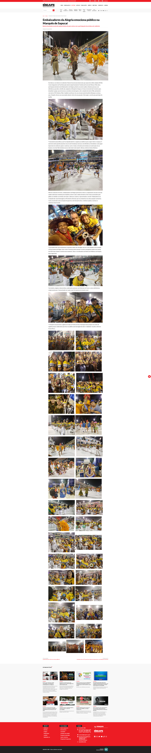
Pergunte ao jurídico (65, 735)
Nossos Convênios (71, 10)
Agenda (106, 5)
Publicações (84, 5)
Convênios (63, 731)
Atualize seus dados (65, 733)
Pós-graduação (94, 10)
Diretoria (94, 5)
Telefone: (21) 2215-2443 (71, 0)
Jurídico (89, 5)
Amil (87, 13)
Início (62, 5)
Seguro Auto (80, 10)
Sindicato (46, 727)
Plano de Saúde (84, 10)
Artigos (78, 5)
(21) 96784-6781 (82, 741)
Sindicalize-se (67, 5)
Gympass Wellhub (76, 10)
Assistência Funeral (89, 10)
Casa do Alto (61, 10)
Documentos (63, 729)
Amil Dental (87, 14)
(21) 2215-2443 (82, 727)
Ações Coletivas (64, 737)
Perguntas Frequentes (66, 739)
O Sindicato (100, 5)
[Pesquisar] (53, 10)
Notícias (73, 5)
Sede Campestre (65, 10)
